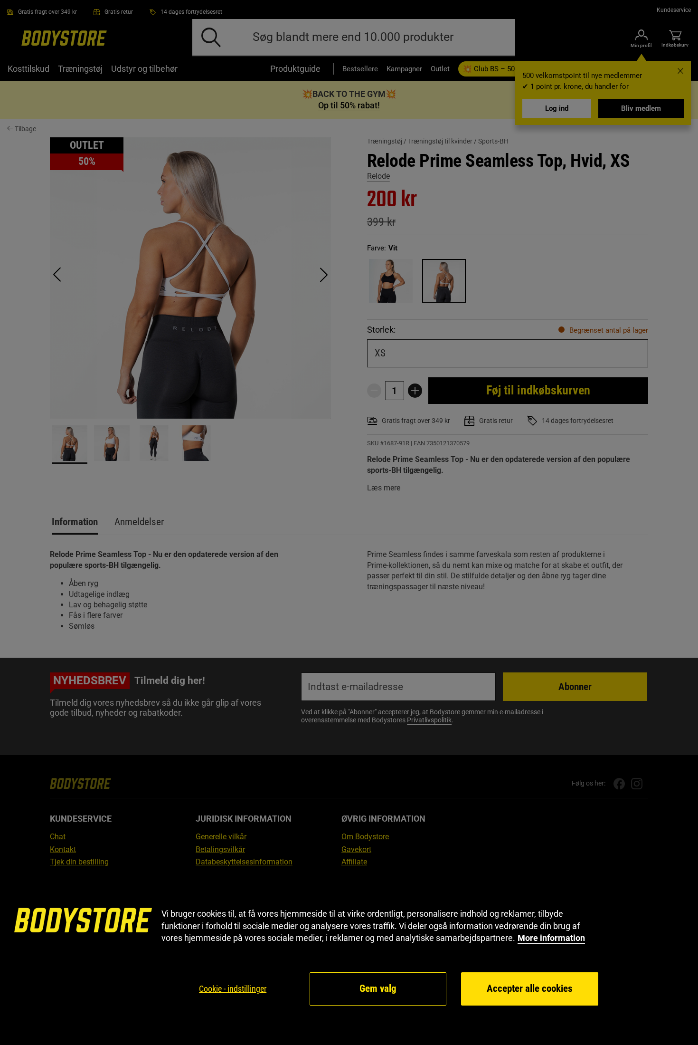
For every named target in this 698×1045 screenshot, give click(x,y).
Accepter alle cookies (530, 988)
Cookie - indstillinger (232, 989)
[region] (349, 957)
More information (551, 938)
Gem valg (377, 988)
